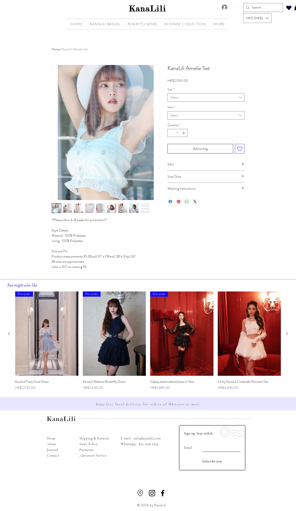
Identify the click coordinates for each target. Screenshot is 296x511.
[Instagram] (152, 493)
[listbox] (257, 18)
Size (171, 89)
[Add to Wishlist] (239, 148)
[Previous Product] (9, 333)
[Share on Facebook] (170, 201)
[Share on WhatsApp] (186, 201)
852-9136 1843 (148, 444)
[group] (148, 340)
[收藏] (289, 8)
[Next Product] (286, 333)
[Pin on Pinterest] (178, 201)
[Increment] (184, 133)
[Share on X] (195, 201)
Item (171, 107)
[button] (257, 18)
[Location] (140, 493)
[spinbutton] (177, 133)
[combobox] (206, 97)
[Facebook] (162, 493)
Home (56, 49)
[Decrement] (171, 133)
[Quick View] (249, 333)
